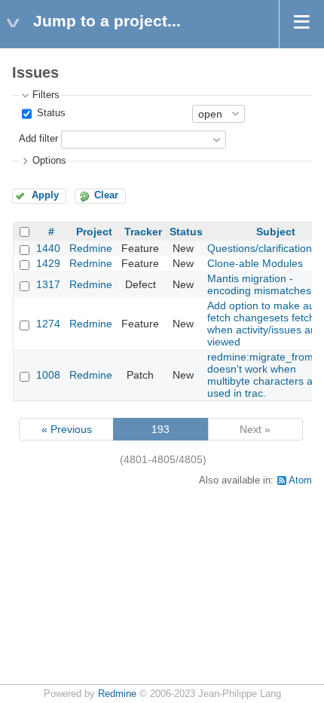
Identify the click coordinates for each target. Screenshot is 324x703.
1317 (48, 284)
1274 (48, 324)
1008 (48, 375)
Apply (45, 195)
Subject (275, 232)
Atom (300, 480)
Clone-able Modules (255, 263)
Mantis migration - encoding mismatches (259, 284)
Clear (106, 195)
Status (50, 113)
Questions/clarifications (262, 248)
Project (94, 232)
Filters (46, 95)
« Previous (66, 429)
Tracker (143, 232)
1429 (48, 263)
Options (49, 160)
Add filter (38, 139)
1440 (48, 248)
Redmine (90, 248)
